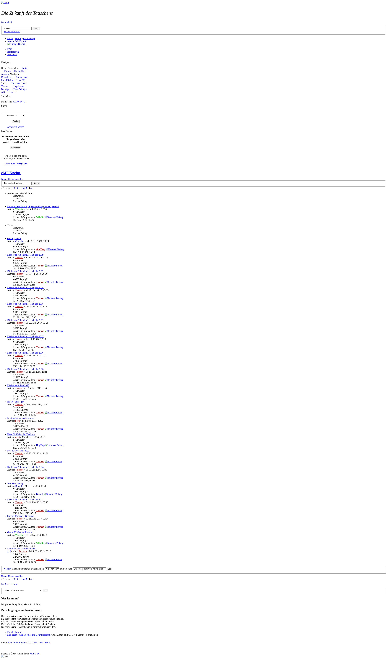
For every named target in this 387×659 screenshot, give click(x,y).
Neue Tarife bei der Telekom (21, 434)
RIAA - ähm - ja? (15, 401)
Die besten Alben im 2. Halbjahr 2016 (25, 352)
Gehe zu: (8, 590)
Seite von (20, 188)
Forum (18, 38)
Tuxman (19, 257)
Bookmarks (21, 77)
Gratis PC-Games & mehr (19, 532)
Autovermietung (15, 483)
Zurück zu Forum (9, 584)
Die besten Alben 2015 (18, 385)
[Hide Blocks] (2, 59)
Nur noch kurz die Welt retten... (22, 548)
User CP (20, 80)
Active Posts (19, 101)
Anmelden (12, 54)
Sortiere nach (66, 568)
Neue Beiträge (20, 89)
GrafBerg (40, 249)
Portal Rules (7, 80)
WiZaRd (19, 209)
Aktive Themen (8, 92)
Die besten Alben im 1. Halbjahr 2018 (25, 303)
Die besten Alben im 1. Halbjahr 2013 (25, 499)
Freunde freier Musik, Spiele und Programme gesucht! (33, 206)
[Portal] (5, 2)
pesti (17, 420)
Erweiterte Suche (12, 31)
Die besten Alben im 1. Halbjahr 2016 (25, 369)
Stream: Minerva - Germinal (20, 516)
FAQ (9, 49)
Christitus (19, 241)
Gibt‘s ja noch (14, 238)
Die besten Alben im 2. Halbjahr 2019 (25, 254)
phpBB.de (34, 653)
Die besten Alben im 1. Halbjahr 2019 (25, 271)
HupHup (40, 445)
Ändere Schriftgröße (17, 41)
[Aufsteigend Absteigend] (102, 568)
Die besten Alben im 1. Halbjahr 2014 (25, 467)
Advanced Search (15, 127)
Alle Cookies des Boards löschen (34, 634)
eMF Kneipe (29, 38)
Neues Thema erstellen (12, 179)
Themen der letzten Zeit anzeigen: (28, 568)
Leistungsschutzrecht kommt (20, 418)
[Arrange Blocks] (16, 44)
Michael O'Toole (42, 642)
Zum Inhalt (6, 22)
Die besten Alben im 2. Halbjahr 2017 (25, 320)
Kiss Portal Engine (17, 642)
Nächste (7, 568)
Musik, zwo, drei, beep (18, 450)
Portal (10, 38)
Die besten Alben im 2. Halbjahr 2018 (25, 287)
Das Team (12, 634)
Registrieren (13, 51)
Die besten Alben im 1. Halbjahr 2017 (25, 336)
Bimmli (18, 486)
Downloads (6, 77)
